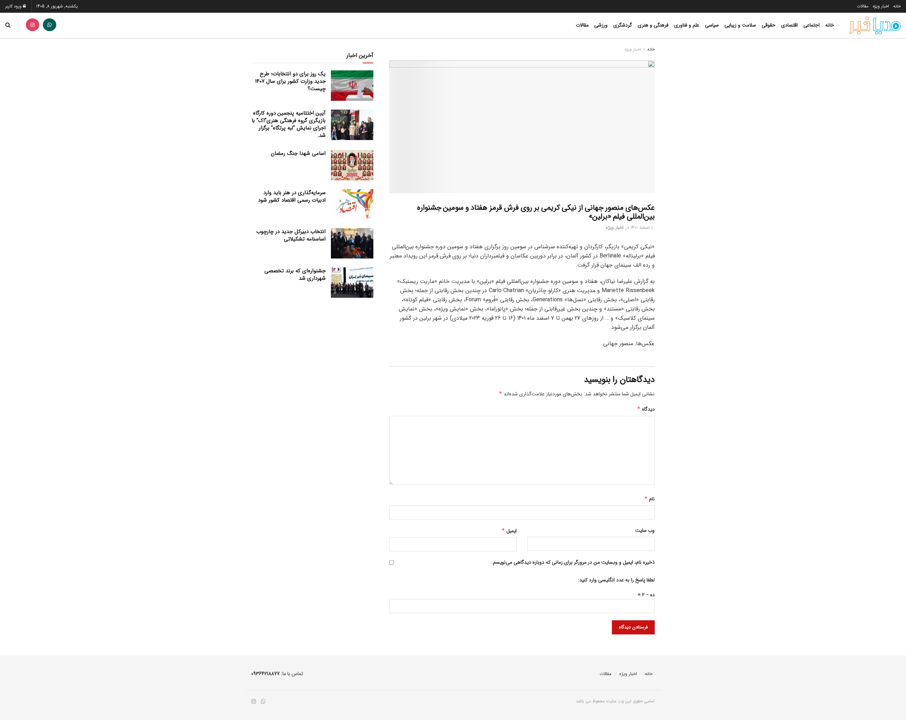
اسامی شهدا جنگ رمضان (298, 153)
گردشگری (622, 25)
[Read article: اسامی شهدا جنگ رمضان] (352, 165)
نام (649, 499)
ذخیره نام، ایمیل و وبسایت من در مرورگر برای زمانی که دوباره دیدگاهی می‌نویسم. (573, 562)
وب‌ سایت (645, 530)
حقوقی (768, 25)
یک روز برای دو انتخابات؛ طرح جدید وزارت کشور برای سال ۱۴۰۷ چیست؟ (290, 81)
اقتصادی (789, 25)
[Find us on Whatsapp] (49, 25)
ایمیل (509, 531)
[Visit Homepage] (875, 25)
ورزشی (601, 25)
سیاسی (712, 25)
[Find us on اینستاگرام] (32, 25)
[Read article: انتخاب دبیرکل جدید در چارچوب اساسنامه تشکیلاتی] (352, 243)
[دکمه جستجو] (8, 25)
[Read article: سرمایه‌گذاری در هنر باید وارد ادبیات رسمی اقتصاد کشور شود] (352, 204)
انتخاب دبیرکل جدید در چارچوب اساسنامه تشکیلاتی (291, 235)
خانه (897, 6)
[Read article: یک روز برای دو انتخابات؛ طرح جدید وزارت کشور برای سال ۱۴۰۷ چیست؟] (352, 85)
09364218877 (265, 674)
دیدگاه (646, 409)
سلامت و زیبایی (740, 25)
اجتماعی (811, 25)
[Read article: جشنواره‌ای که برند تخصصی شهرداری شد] (352, 282)
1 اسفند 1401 (641, 227)
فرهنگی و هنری (653, 25)
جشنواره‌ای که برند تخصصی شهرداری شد (295, 275)
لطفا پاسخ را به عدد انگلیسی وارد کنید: (616, 580)
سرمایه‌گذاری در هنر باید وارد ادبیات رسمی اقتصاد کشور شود (292, 196)
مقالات (862, 6)
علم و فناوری (686, 25)
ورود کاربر (14, 6)
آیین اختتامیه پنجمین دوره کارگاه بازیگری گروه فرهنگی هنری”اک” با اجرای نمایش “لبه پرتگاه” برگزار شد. (289, 124)
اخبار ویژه (881, 6)
